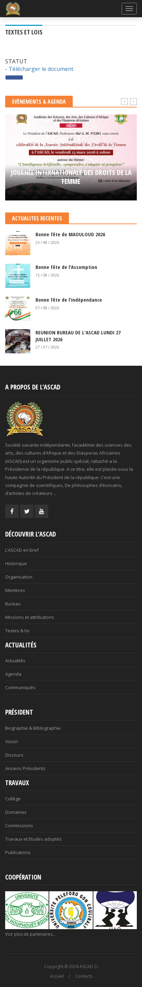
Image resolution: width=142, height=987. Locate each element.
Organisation (18, 577)
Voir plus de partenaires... (30, 934)
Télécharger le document (41, 69)
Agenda (13, 674)
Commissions (19, 825)
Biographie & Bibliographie (33, 728)
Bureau (13, 604)
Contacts (83, 976)
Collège (13, 799)
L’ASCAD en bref (22, 550)
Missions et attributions (29, 617)
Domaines (16, 812)
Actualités (15, 660)
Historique (16, 563)
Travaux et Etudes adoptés (33, 839)
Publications (18, 852)
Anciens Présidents (25, 768)
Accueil (57, 976)
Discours (14, 755)
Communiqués (20, 687)
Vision (11, 741)
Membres (15, 590)
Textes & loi (17, 630)
